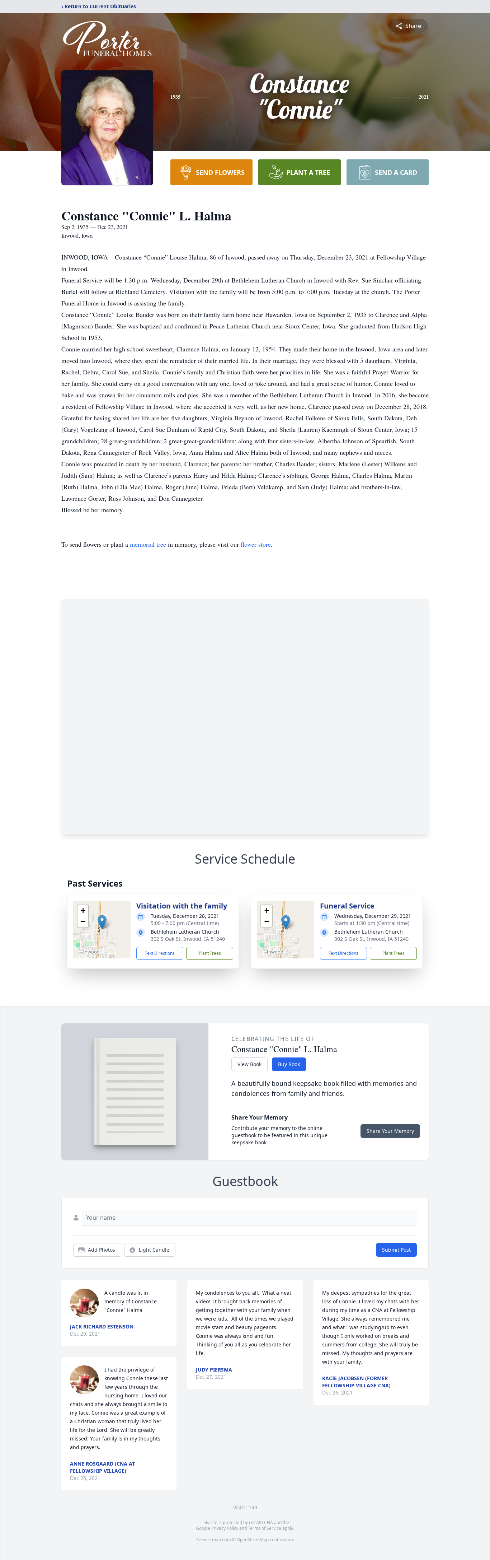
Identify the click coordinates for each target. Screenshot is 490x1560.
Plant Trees (210, 953)
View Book (249, 1064)
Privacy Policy (224, 1528)
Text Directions (160, 953)
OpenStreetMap (253, 1540)
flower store (256, 544)
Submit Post (396, 1249)
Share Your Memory (390, 1130)
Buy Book (289, 1064)
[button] (102, 922)
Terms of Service (264, 1528)
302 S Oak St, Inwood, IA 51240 (188, 938)
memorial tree (148, 544)
